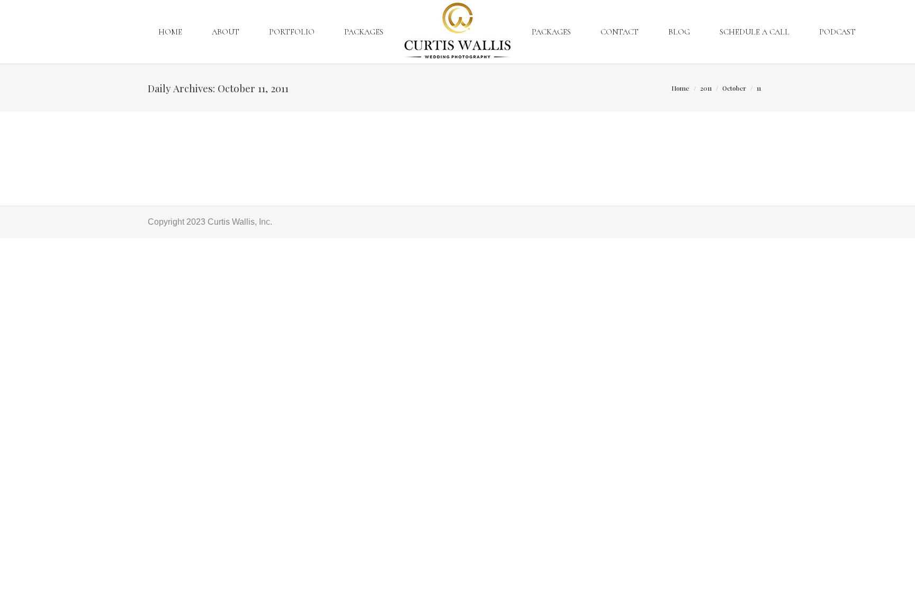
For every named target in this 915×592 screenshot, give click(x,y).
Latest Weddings (192, 153)
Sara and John (184, 134)
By (261, 153)
